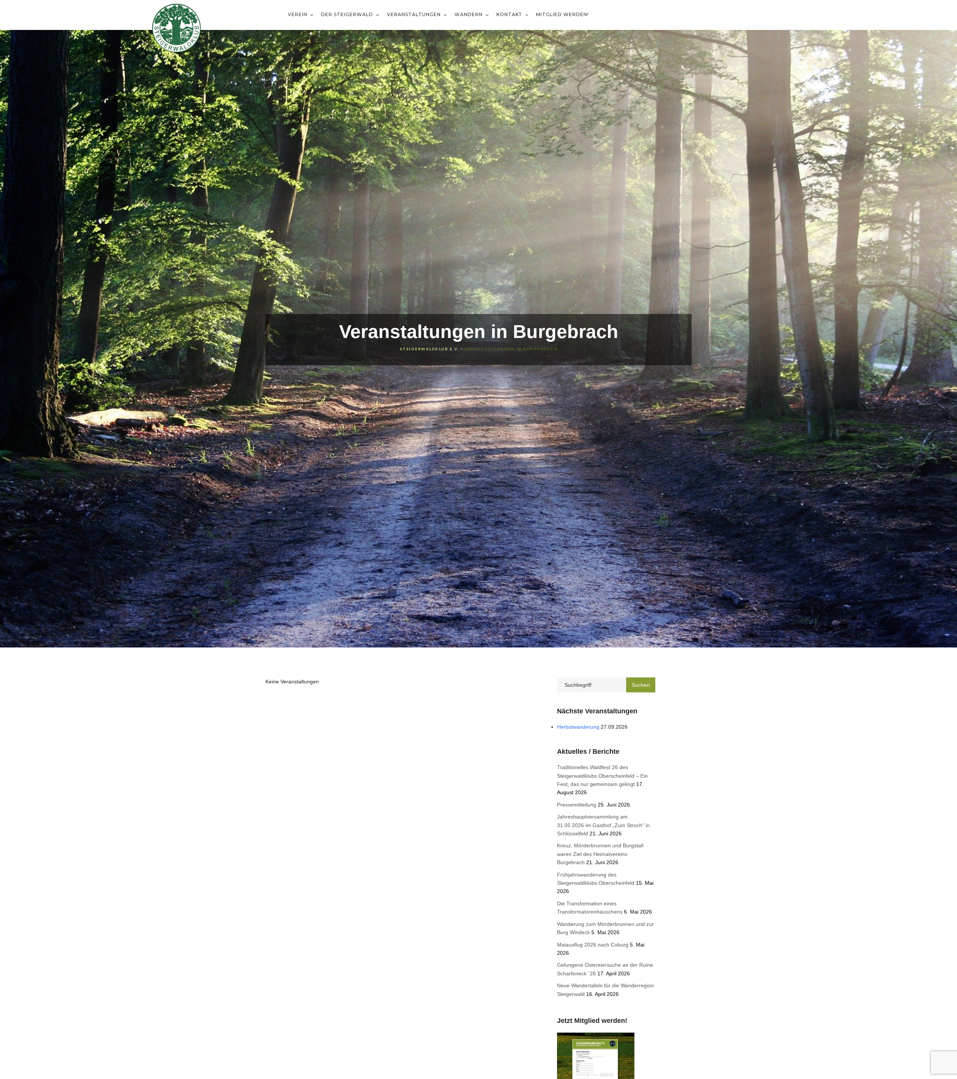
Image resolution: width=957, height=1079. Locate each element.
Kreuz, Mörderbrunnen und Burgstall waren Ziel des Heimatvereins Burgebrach (600, 853)
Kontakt (510, 14)
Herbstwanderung (578, 727)
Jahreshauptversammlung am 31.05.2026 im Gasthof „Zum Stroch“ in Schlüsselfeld (603, 825)
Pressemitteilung (576, 805)
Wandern (469, 14)
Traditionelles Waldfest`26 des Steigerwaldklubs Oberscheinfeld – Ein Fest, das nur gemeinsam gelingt (602, 775)
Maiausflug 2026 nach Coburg (592, 945)
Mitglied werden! (562, 14)
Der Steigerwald (348, 14)
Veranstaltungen (414, 14)
